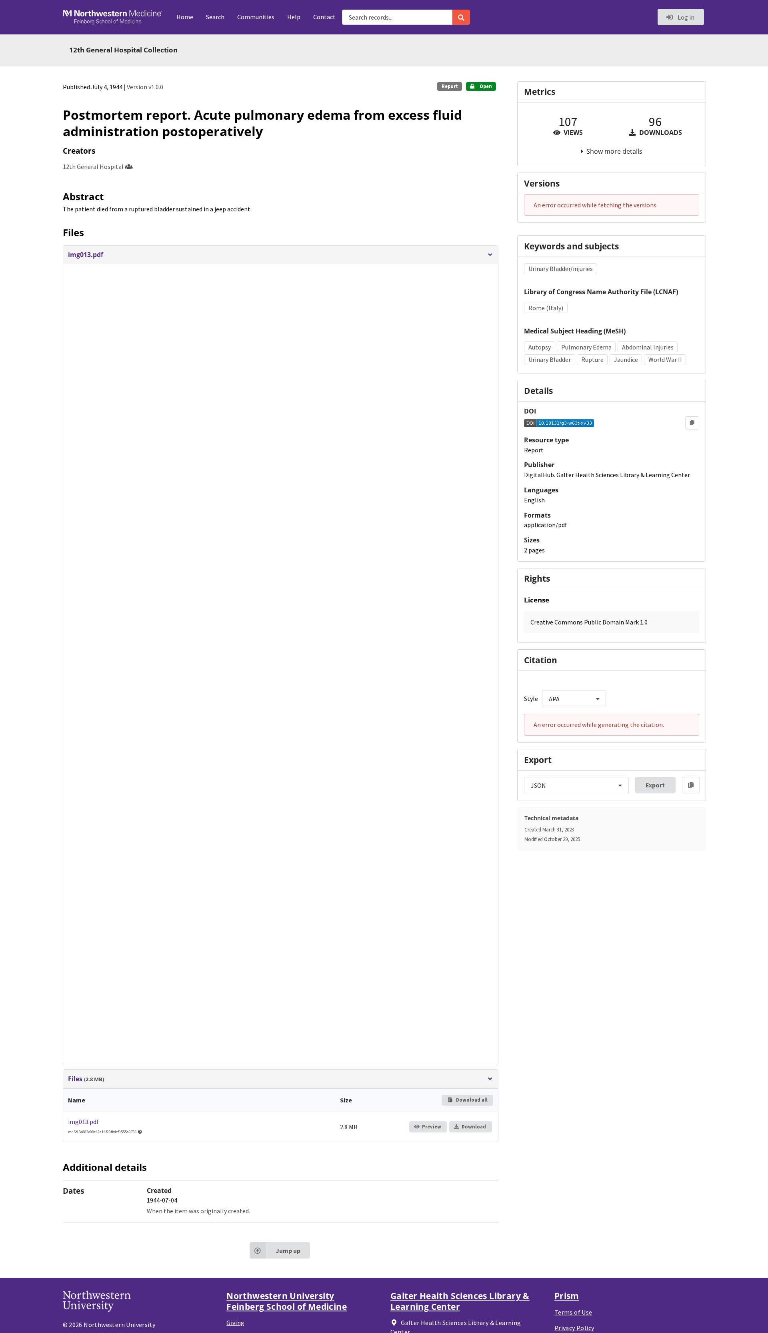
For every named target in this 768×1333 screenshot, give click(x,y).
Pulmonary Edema (586, 347)
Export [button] (655, 785)
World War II (665, 359)
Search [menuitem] (215, 17)
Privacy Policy (574, 1328)
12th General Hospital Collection (123, 49)
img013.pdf (83, 1122)
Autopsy (539, 347)
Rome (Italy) (545, 308)
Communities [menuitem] (255, 17)
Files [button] (86, 1079)
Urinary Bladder (549, 359)
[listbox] (574, 698)
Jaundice (626, 359)
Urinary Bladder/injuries (560, 269)
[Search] (461, 17)
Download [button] (474, 1127)
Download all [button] (471, 1100)
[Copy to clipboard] (692, 422)
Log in (685, 17)
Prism (566, 1295)
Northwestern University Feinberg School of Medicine (286, 1301)
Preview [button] (431, 1127)
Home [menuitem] (184, 17)
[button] (280, 255)
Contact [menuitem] (324, 17)
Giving (235, 1323)
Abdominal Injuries (648, 347)
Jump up (288, 1251)
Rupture (592, 359)
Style (531, 699)
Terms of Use (573, 1312)
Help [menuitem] (293, 17)
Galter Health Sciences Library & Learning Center (460, 1301)
